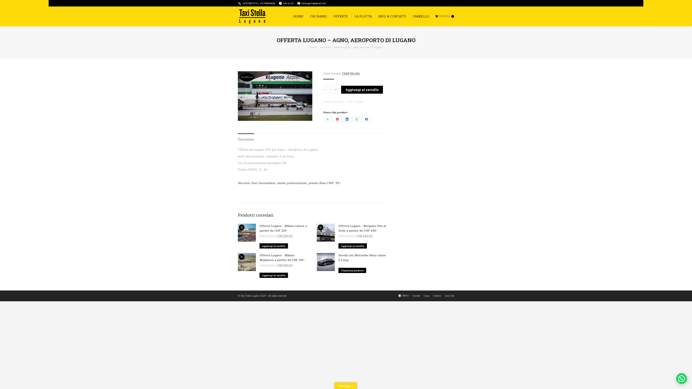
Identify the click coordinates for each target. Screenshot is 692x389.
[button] (307, 76)
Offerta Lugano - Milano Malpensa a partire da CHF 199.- (282, 257)
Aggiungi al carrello (362, 90)
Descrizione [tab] (246, 139)
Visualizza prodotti (352, 270)
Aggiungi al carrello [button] (273, 246)
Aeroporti (338, 102)
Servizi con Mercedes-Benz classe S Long (362, 257)
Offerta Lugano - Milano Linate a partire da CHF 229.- (283, 228)
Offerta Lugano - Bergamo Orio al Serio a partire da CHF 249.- (362, 228)
